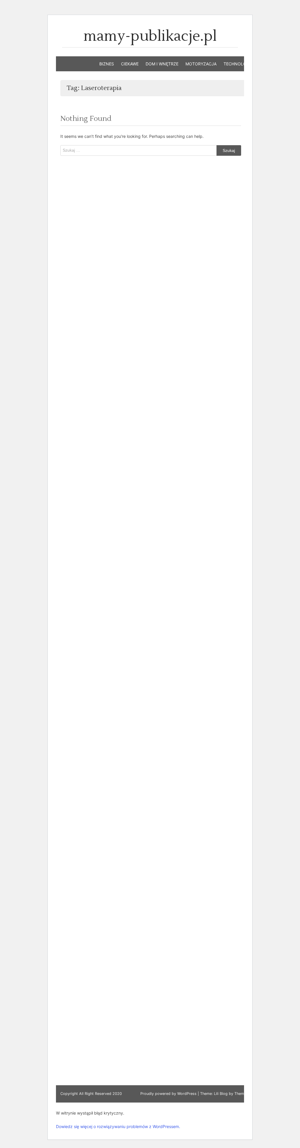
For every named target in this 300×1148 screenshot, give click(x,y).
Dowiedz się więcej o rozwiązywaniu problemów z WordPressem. (118, 1126)
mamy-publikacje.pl (150, 36)
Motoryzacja (201, 63)
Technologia (238, 63)
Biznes (106, 63)
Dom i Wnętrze (162, 63)
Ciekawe (130, 63)
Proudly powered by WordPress (169, 1093)
